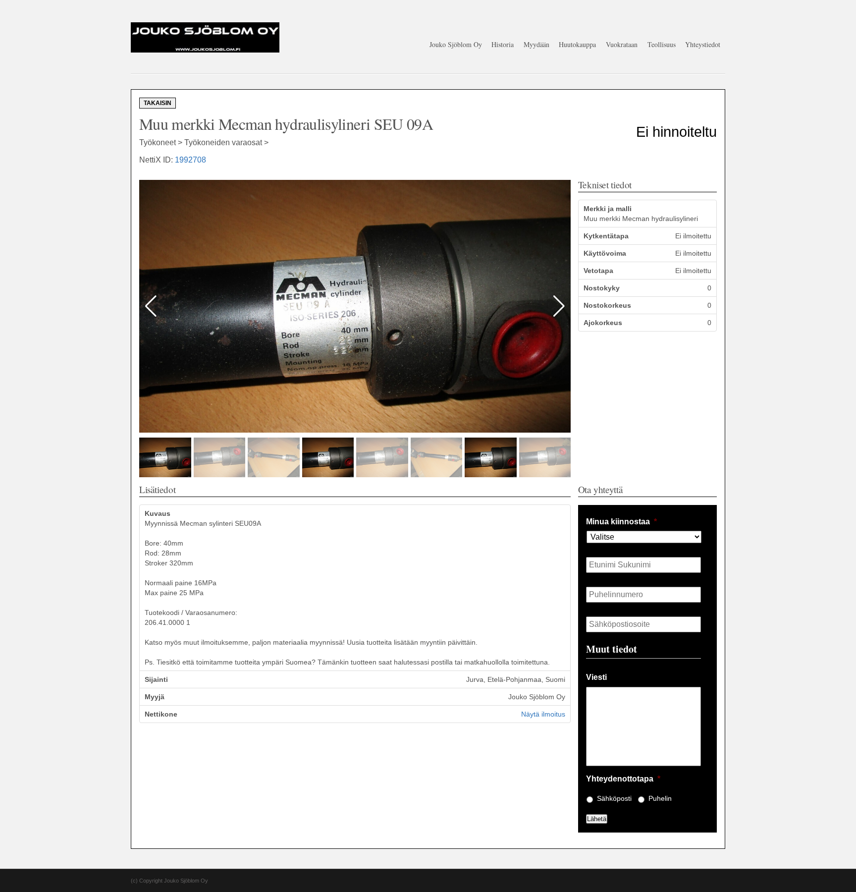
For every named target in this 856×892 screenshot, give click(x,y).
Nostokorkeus (607, 305)
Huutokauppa (577, 44)
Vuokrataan (622, 44)
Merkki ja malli (608, 209)
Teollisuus (661, 44)
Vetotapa (598, 271)
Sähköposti (614, 798)
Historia (502, 44)
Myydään (536, 44)
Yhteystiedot (702, 44)
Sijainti (156, 679)
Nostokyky (602, 288)
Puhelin (660, 798)
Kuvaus (157, 513)
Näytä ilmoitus (543, 714)
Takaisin (157, 103)
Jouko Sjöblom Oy (455, 44)
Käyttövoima (605, 253)
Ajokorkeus (603, 323)
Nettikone (161, 714)
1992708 (190, 160)
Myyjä (154, 697)
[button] (559, 306)
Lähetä (596, 819)
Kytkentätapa (606, 236)
